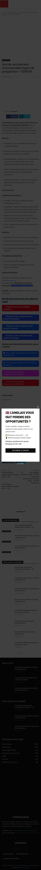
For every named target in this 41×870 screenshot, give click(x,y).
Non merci (20, 464)
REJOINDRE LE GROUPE (20, 450)
